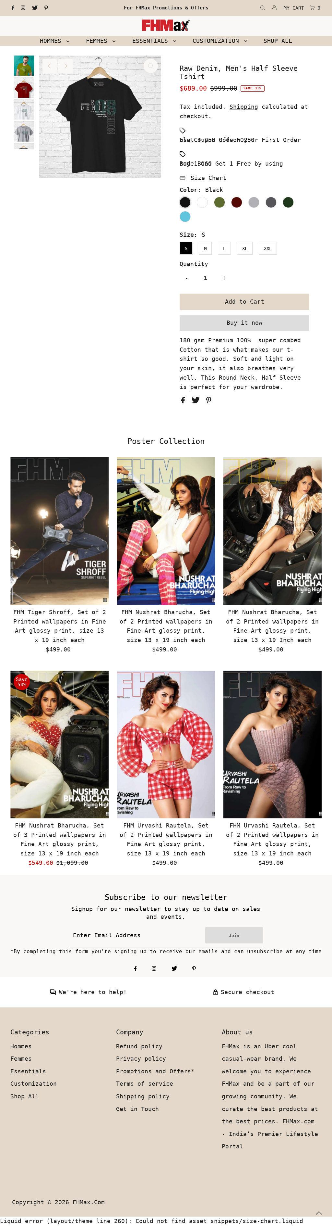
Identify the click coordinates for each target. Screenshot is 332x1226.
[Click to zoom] (151, 66)
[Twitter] (34, 8)
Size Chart (208, 177)
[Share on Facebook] (184, 401)
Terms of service (144, 1083)
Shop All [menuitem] (278, 40)
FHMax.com (89, 1202)
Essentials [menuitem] (152, 40)
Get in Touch (137, 1109)
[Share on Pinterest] (208, 401)
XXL (268, 248)
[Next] (65, 66)
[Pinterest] (46, 8)
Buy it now (244, 322)
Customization (33, 1083)
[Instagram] (23, 8)
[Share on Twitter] (197, 401)
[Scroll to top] (319, 1213)
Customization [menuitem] (218, 40)
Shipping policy (143, 1096)
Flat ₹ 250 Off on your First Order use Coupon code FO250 (240, 139)
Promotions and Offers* (155, 1071)
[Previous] (49, 66)
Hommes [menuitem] (52, 40)
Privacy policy (141, 1058)
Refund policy (139, 1046)
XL (244, 248)
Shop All (24, 1096)
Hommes (21, 1046)
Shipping (244, 106)
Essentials (28, 1071)
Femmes (21, 1058)
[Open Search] (262, 8)
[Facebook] (13, 8)
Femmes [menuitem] (98, 40)
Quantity (194, 263)
